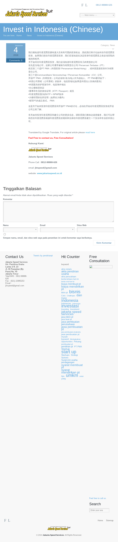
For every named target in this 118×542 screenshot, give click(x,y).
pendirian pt (67, 346)
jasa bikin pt (67, 317)
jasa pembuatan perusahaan (70, 323)
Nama (19, 225)
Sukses (64, 357)
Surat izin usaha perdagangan (69, 361)
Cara (63, 296)
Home (19, 35)
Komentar (58, 199)
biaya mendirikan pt (72, 287)
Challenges (71, 296)
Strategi (74, 355)
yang (63, 379)
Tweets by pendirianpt (43, 256)
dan (79, 295)
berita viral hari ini (67, 281)
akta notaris (66, 269)
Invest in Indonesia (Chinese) (50, 35)
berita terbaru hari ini (70, 279)
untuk (81, 376)
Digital (64, 298)
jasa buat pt (66, 319)
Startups (65, 355)
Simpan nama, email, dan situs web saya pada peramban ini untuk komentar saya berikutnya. (47, 238)
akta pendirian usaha (70, 272)
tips (63, 376)
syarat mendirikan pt (70, 371)
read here (90, 132)
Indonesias (76, 304)
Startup (65, 349)
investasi (70, 306)
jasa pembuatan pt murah (70, 335)
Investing (65, 309)
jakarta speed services (71, 313)
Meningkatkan (75, 339)
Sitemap (109, 520)
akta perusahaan (68, 276)
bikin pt (64, 293)
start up (68, 352)
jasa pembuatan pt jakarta (71, 332)
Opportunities (67, 342)
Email (56, 225)
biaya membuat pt (71, 284)
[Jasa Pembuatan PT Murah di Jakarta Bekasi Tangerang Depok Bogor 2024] (32, 10)
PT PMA (78, 347)
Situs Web (82, 225)
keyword (65, 264)
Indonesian (66, 304)
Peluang (77, 342)
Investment (74, 309)
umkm (72, 375)
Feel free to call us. (97, 498)
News (29, 35)
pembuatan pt (67, 344)
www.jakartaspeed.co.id (49, 173)
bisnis (75, 292)
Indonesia (69, 300)
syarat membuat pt (72, 366)
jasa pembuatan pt (72, 328)
